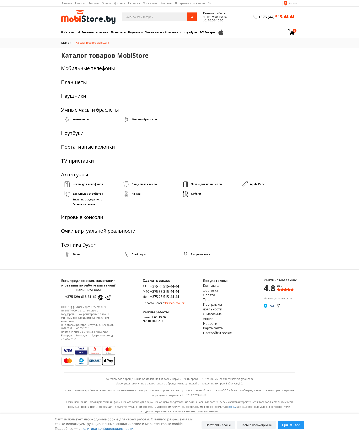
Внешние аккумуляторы (87, 199)
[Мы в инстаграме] (278, 305)
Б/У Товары (207, 32)
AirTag (136, 193)
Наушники (135, 32)
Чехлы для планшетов (206, 184)
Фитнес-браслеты (144, 119)
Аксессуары (74, 174)
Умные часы (81, 119)
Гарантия (134, 3)
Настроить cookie (218, 425)
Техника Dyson (79, 244)
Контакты (166, 3)
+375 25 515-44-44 (164, 296)
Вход (211, 3)
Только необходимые (256, 425)
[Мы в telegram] (265, 305)
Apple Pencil (258, 184)
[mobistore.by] (88, 17)
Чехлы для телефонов (88, 184)
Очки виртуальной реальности (98, 230)
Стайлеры (139, 254)
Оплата (106, 3)
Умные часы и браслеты (161, 32)
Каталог (69, 32)
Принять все (291, 425)
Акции (293, 3)
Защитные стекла (144, 184)
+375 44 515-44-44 (164, 286)
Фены (76, 254)
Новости (80, 3)
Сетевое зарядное (84, 204)
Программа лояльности (190, 3)
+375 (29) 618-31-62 (80, 296)
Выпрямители (200, 254)
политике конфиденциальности (107, 428)
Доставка (119, 3)
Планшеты (118, 32)
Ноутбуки (190, 32)
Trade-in (94, 3)
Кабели (196, 193)
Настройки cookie (217, 333)
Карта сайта (213, 328)
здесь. (232, 407)
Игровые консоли (82, 217)
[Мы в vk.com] (272, 305)
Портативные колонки (88, 146)
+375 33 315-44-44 (164, 291)
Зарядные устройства (88, 193)
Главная (67, 3)
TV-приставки (77, 160)
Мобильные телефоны (92, 32)
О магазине (150, 3)
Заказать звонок (174, 303)
